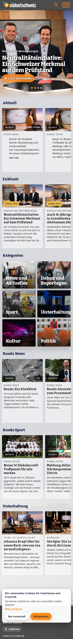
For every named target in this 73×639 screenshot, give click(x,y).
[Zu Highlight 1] (32, 88)
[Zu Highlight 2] (35, 88)
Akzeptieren (41, 616)
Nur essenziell (16, 616)
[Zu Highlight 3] (38, 88)
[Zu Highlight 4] (41, 88)
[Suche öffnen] (56, 5)
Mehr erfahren (13, 609)
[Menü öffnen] (66, 5)
